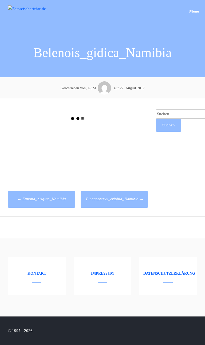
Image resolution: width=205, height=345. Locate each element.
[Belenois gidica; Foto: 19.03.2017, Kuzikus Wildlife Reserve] (43, 152)
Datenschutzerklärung (169, 273)
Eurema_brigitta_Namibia (41, 199)
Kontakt (36, 273)
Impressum (102, 273)
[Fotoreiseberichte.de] (27, 9)
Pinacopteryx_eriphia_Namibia (115, 199)
